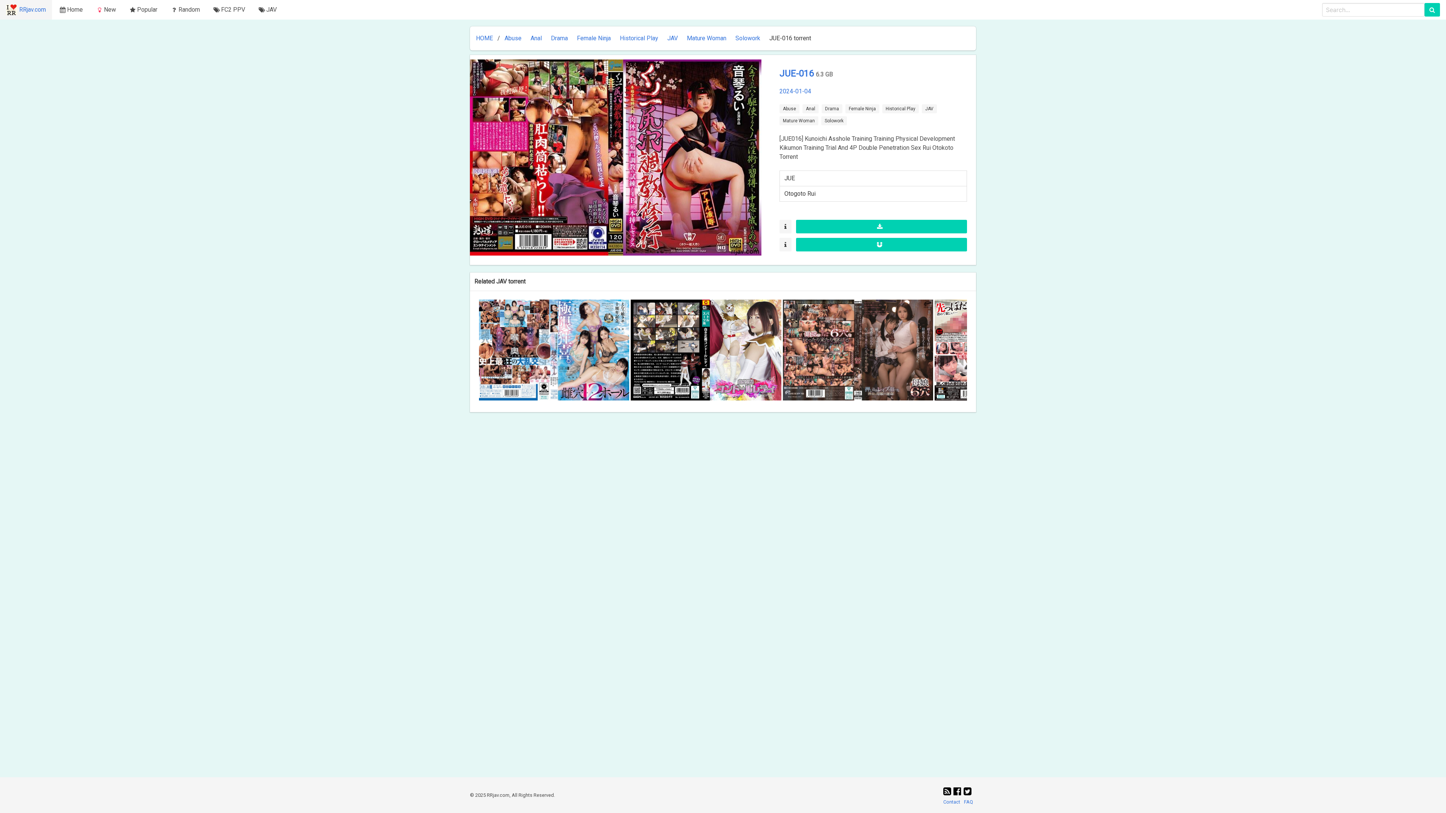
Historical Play (639, 38)
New (110, 9)
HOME (484, 38)
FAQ (968, 802)
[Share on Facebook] (958, 791)
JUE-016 (797, 73)
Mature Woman (706, 38)
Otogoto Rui (800, 193)
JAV (672, 38)
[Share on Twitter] (968, 791)
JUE (789, 178)
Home (75, 9)
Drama (559, 38)
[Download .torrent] (881, 226)
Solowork (747, 38)
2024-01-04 (795, 91)
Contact (951, 802)
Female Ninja (594, 38)
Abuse (513, 38)
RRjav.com (32, 9)
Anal (536, 38)
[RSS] (948, 791)
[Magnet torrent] (881, 244)
